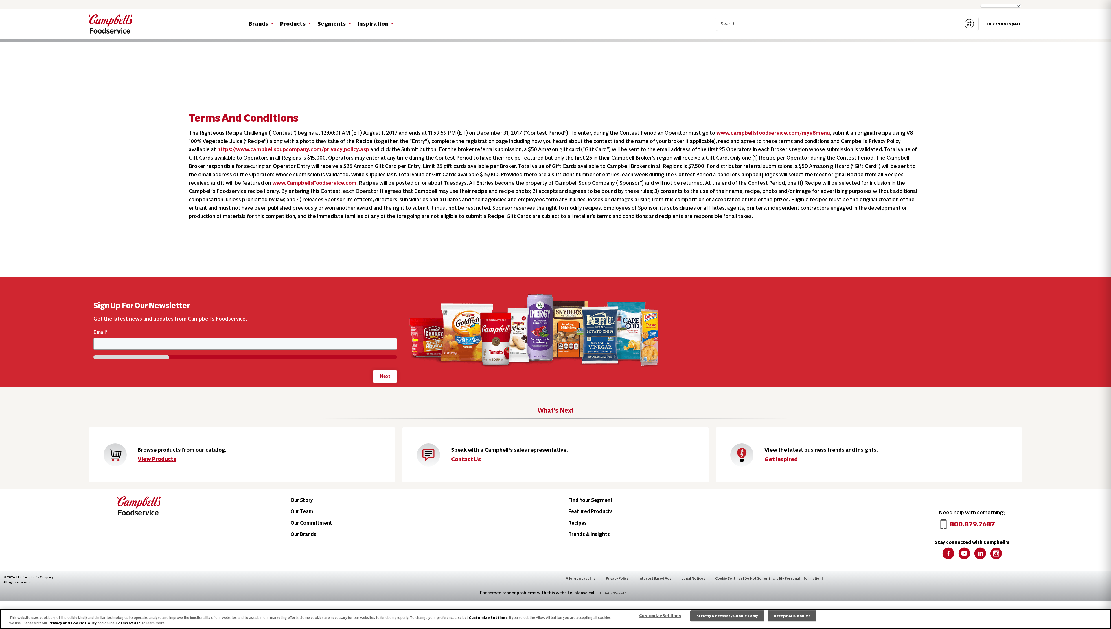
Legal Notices (693, 579)
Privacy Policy (617, 579)
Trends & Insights (589, 534)
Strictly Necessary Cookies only (727, 616)
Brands (259, 24)
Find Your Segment (590, 500)
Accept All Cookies (792, 616)
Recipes (577, 523)
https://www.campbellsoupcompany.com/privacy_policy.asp (293, 149)
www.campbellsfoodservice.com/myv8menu (773, 132)
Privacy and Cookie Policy (72, 623)
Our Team (301, 511)
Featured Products (590, 511)
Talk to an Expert (1003, 24)
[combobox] (838, 24)
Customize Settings (488, 617)
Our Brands (303, 534)
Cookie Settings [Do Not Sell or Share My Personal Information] (769, 579)
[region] (555, 619)
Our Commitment (311, 523)
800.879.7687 (972, 524)
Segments (332, 24)
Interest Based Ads (655, 579)
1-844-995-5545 (613, 593)
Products (293, 24)
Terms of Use (128, 623)
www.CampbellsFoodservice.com (314, 183)
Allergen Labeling (581, 579)
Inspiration (373, 24)
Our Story (301, 500)
